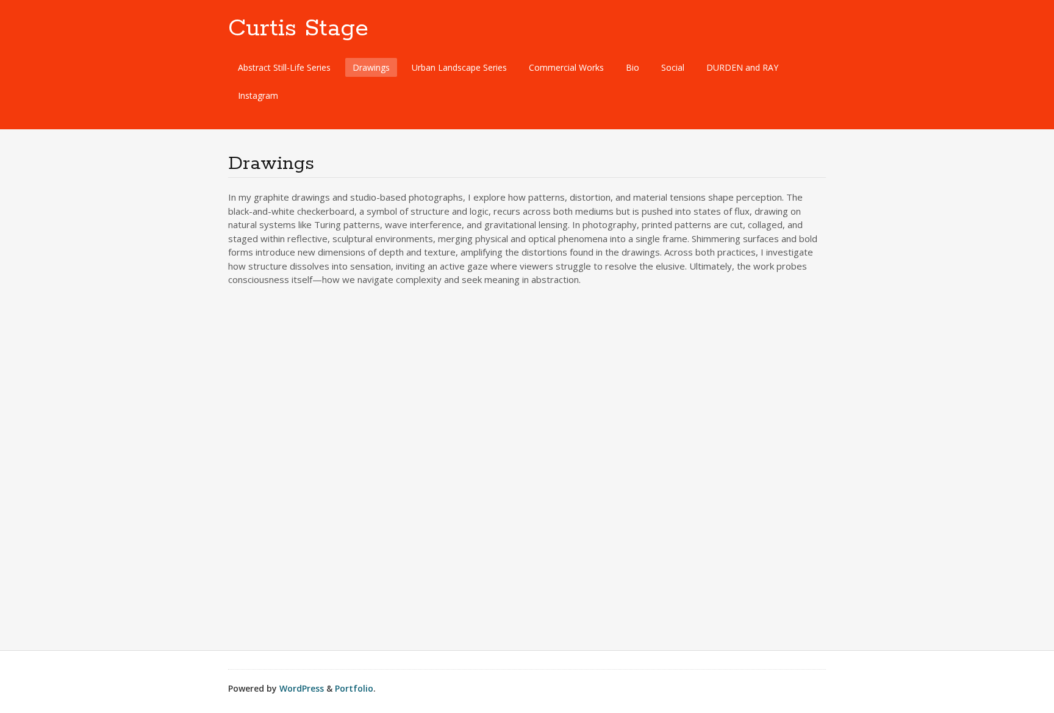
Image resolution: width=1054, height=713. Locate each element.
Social (672, 67)
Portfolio (354, 688)
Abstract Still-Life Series (284, 67)
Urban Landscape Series (459, 67)
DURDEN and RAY (742, 67)
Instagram (258, 95)
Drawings (371, 67)
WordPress (301, 688)
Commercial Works (566, 67)
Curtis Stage (298, 28)
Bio (632, 67)
